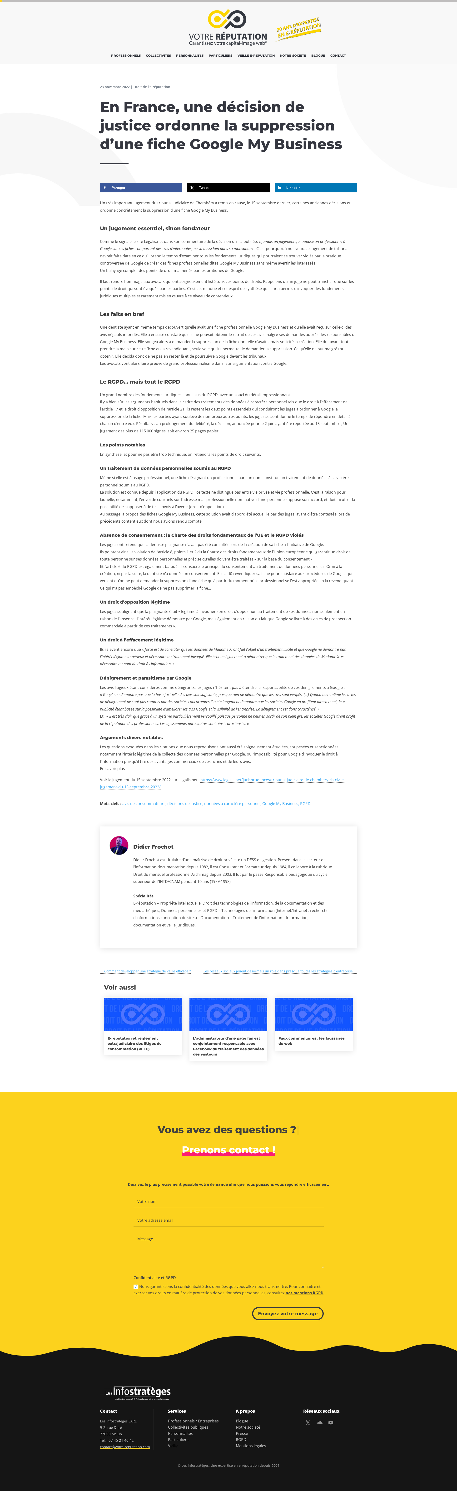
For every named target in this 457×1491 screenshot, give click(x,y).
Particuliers (220, 55)
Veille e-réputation (256, 55)
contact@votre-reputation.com (125, 1446)
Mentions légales (251, 1445)
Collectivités (158, 55)
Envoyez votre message (288, 1313)
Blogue (318, 55)
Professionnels (126, 55)
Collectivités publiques (188, 1427)
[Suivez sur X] (308, 1422)
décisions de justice (184, 803)
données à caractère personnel (232, 803)
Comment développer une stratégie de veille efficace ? (145, 971)
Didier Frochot (153, 847)
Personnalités (190, 55)
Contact (338, 55)
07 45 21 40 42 (121, 1440)
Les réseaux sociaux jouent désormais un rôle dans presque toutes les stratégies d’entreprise (280, 971)
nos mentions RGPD (304, 1293)
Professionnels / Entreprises (193, 1421)
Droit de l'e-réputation (152, 87)
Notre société (293, 55)
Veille (173, 1445)
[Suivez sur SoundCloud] (319, 1422)
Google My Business (280, 803)
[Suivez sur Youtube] (331, 1422)
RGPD (305, 803)
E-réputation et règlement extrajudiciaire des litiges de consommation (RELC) (135, 1043)
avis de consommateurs (143, 803)
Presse (242, 1433)
